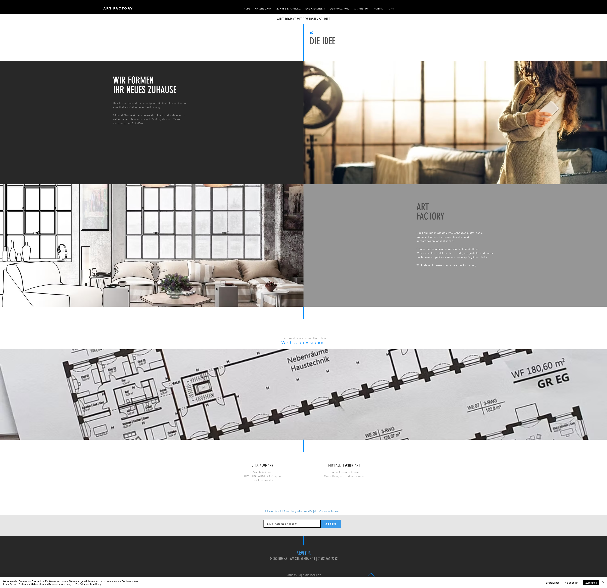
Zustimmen (591, 582)
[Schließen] (603, 582)
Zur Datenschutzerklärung (88, 584)
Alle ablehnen (571, 582)
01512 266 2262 (328, 558)
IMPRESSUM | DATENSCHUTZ (303, 575)
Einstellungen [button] (552, 582)
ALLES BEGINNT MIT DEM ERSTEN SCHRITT (303, 19)
